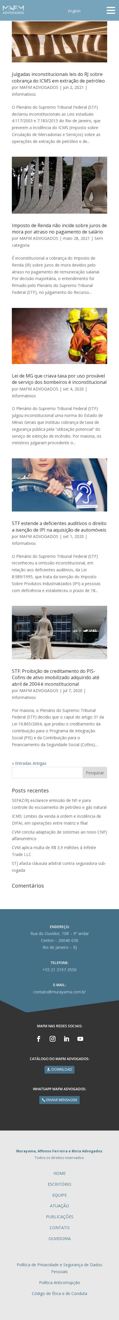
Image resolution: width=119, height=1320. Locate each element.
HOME (59, 1173)
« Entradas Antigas (29, 763)
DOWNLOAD (61, 1069)
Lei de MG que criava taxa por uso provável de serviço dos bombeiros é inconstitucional (59, 379)
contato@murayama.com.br (59, 992)
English (74, 11)
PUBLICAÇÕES (59, 1216)
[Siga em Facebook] (38, 1039)
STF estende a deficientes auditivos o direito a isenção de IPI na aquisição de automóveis (59, 526)
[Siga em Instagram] (52, 1039)
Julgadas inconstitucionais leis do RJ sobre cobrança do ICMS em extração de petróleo (58, 77)
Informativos (24, 94)
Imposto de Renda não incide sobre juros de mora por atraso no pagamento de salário (59, 228)
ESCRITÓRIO (59, 1184)
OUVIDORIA (60, 1238)
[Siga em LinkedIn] (66, 1039)
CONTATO (60, 1227)
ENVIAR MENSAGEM (61, 1099)
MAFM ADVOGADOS (38, 87)
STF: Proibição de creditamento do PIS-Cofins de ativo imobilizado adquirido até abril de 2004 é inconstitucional (55, 677)
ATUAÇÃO (59, 1205)
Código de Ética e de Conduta (59, 1293)
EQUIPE (59, 1195)
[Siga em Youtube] (80, 1039)
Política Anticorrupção (59, 1282)
